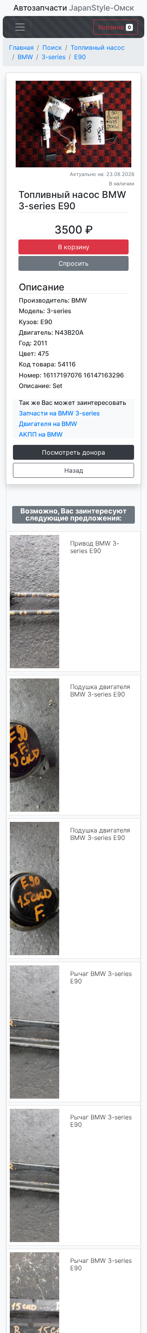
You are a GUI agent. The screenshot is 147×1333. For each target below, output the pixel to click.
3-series (53, 57)
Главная (21, 47)
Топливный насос (98, 47)
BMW (25, 57)
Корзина (114, 27)
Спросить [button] (73, 263)
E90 (80, 57)
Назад (73, 470)
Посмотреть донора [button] (73, 452)
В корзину (73, 247)
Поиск (52, 47)
